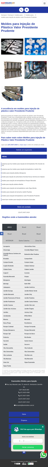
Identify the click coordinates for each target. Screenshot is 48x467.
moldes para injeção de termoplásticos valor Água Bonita (19, 188)
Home (24, 414)
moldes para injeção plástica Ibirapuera (14, 173)
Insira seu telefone (28, 437)
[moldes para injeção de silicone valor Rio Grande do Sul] (12, 70)
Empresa (24, 420)
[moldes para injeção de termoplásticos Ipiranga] (12, 93)
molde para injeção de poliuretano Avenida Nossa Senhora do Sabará (23, 177)
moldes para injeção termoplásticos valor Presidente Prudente (21, 196)
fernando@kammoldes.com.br (24, 405)
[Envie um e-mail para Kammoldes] (26, 10)
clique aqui (23, 145)
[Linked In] (24, 452)
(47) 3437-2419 (13, 145)
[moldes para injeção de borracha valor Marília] (12, 46)
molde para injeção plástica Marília (12, 184)
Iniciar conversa (28, 447)
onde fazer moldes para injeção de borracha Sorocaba (18, 199)
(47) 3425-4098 (25, 392)
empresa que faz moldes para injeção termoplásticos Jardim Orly (21, 169)
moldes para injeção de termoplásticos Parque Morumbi (19, 180)
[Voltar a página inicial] (8, 3)
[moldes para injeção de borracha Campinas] (36, 70)
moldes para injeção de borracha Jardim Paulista (17, 192)
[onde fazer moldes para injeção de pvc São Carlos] (36, 46)
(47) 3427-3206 (25, 395)
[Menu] (45, 3)
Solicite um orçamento (24, 150)
